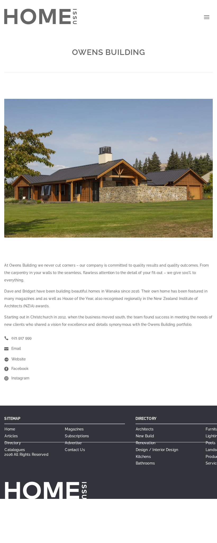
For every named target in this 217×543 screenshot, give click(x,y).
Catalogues (14, 450)
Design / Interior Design (157, 450)
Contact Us (75, 450)
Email (16, 348)
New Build (145, 436)
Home (9, 429)
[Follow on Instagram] (98, 536)
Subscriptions (77, 436)
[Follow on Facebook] (88, 536)
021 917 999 (21, 338)
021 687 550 (92, 511)
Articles (11, 436)
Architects (144, 429)
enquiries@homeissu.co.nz (79, 517)
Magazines (74, 429)
